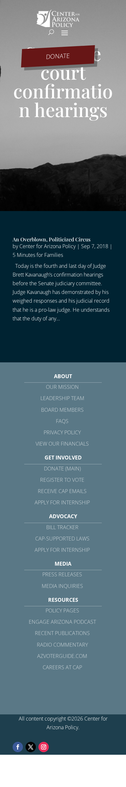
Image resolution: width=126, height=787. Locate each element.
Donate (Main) (62, 468)
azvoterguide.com (62, 656)
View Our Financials (62, 443)
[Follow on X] (31, 747)
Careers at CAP (62, 667)
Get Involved (63, 457)
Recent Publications (62, 633)
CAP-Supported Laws (62, 538)
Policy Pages (62, 610)
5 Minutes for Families (38, 254)
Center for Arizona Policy (47, 246)
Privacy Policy (62, 432)
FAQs (62, 421)
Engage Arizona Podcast (62, 621)
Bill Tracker (62, 527)
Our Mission (62, 386)
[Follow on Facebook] (18, 747)
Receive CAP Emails (62, 491)
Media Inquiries (62, 586)
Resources (63, 599)
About (63, 376)
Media (63, 563)
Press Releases (62, 574)
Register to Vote (62, 479)
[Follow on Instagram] (43, 747)
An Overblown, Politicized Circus (51, 239)
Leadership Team (62, 398)
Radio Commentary (62, 644)
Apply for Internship (62, 502)
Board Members (62, 409)
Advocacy (63, 516)
